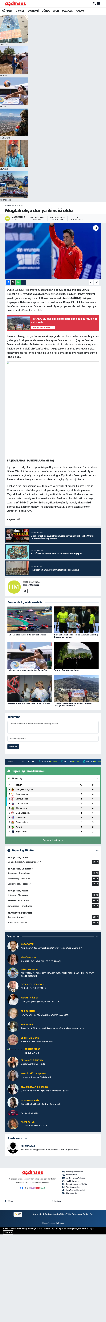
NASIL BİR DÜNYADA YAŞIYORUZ (37, 1042)
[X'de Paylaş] (13, 282)
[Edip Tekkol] (12, 1026)
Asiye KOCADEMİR (30, 1101)
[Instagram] (32, 1188)
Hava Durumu (72, 1175)
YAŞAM (80, 11)
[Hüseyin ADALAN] (12, 973)
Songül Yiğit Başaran (33, 1074)
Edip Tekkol (27, 1025)
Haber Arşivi (71, 1193)
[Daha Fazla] (23, 282)
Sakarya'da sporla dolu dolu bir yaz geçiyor (29, 703)
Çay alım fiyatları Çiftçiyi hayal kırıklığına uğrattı (45, 1091)
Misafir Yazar (32, 1049)
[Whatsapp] (42, 1188)
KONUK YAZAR (28, 1146)
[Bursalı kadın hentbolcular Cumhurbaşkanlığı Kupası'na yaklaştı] (76, 620)
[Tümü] (97, 936)
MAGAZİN (67, 11)
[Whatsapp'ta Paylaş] (18, 282)
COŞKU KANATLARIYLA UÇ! (34, 1126)
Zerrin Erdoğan (30, 1038)
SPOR (56, 11)
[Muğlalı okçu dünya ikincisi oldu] (53, 251)
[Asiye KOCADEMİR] (12, 1102)
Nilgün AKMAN (28, 958)
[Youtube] (37, 1188)
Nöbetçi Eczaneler (74, 1172)
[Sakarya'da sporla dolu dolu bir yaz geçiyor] (29, 688)
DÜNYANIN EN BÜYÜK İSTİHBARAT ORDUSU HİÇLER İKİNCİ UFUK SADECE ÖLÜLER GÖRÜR (57, 974)
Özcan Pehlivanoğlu (32, 984)
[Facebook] (22, 1188)
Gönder (13, 746)
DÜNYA (46, 11)
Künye (10, 1201)
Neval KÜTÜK (27, 1122)
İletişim (58, 1201)
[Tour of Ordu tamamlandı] (76, 655)
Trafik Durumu (72, 1181)
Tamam (8, 1232)
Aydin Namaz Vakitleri (75, 1178)
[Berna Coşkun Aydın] (12, 1062)
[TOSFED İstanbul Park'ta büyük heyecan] (29, 620)
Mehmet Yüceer (29, 998)
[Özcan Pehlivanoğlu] (12, 986)
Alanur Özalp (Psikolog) (34, 1087)
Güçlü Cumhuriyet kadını (33, 1064)
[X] (27, 1188)
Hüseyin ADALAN (29, 970)
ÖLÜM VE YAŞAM (29, 1113)
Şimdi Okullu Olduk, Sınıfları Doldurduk (40, 1104)
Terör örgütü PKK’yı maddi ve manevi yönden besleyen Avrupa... (53, 1028)
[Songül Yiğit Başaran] (12, 1075)
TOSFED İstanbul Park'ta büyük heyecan (27, 635)
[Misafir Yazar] (15, 1049)
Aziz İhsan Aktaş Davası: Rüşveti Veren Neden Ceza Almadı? (51, 948)
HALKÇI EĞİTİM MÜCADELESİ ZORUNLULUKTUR (45, 1015)
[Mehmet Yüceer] (12, 999)
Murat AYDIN (27, 944)
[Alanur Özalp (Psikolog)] (12, 1089)
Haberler (9, 206)
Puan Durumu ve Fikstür (76, 1184)
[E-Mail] (25, 591)
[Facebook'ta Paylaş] (8, 282)
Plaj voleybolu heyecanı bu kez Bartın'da (27, 670)
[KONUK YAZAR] (12, 1148)
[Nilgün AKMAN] (12, 959)
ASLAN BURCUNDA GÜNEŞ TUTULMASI (41, 961)
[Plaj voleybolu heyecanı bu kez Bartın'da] (29, 655)
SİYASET (20, 11)
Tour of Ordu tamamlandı (66, 670)
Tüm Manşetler (73, 1187)
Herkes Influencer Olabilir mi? (36, 1077)
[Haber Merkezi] (14, 587)
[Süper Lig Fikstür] (97, 850)
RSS (19, 1214)
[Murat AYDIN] (12, 946)
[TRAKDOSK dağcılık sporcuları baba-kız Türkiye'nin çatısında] (76, 688)
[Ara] (94, 3)
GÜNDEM (7, 11)
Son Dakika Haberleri (75, 1190)
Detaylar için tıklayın (53, 840)
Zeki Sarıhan (28, 1011)
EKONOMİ (33, 11)
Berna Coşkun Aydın (32, 1060)
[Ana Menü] (98, 3)
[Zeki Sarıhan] (12, 1013)
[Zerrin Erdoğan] (12, 1040)
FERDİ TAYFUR (32, 1053)
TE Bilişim (60, 1223)
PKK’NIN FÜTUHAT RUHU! (34, 988)
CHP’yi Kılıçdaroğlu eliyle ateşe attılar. (40, 1001)
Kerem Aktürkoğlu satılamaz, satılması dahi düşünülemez (50, 1150)
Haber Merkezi (31, 585)
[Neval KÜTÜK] (12, 1124)
